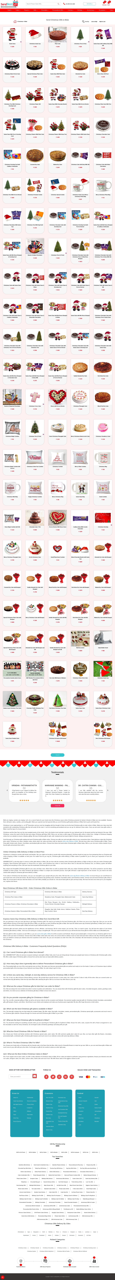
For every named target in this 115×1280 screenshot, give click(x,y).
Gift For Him (95, 1152)
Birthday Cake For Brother (41, 1199)
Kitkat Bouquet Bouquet (88, 1199)
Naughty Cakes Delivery (58, 1212)
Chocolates (44, 10)
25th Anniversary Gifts (87, 1216)
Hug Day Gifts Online (71, 1168)
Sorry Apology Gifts (21, 1185)
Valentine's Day (62, 1124)
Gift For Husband (75, 1152)
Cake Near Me (64, 1192)
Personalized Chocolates (25, 1202)
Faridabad (41, 1235)
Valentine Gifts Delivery (24, 1165)
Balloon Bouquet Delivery (90, 1175)
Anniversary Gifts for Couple (88, 1202)
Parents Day (49, 1111)
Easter (96, 1104)
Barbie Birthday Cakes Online (83, 1209)
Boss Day (48, 1118)
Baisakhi (97, 1121)
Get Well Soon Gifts (61, 1185)
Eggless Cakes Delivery (92, 1185)
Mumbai (51, 1232)
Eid (95, 1114)
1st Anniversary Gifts (73, 1216)
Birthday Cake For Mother (58, 1199)
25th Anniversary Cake (56, 1219)
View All (57, 755)
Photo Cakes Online (22, 1178)
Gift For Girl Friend (20, 1152)
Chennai (65, 1232)
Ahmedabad (21, 1232)
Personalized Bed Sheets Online (31, 1209)
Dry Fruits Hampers (63, 1182)
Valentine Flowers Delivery (58, 1165)
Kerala (34, 1235)
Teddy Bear (24, 1182)
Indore (49, 1235)
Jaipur (94, 1232)
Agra (28, 1232)
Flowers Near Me (90, 1192)
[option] (24, 790)
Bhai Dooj (81, 1118)
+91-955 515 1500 (70, 4)
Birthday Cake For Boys (73, 1199)
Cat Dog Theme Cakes (77, 1192)
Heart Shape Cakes (91, 1188)
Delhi (43, 1232)
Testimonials (30, 1097)
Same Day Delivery (18, 1101)
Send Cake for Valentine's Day (41, 1165)
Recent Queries (17, 1121)
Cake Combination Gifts (24, 1175)
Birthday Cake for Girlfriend (70, 1195)
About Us (15, 1097)
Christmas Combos (62, 1248)
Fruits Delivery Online (77, 1182)
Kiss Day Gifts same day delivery (88, 1168)
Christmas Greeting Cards (89, 1248)
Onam (80, 1104)
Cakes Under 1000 (77, 1178)
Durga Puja (81, 1107)
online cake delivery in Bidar (70, 841)
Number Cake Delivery (39, 1192)
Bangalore (36, 1232)
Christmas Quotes (31, 1251)
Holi (96, 1101)
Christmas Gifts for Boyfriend (46, 1251)
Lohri (80, 1124)
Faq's (14, 1114)
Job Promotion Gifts (63, 1109)
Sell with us (89, 3)
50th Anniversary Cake (71, 1219)
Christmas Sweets (34, 1248)
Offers (14, 1111)
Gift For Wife (64, 1152)
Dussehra (81, 1111)
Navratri (96, 1097)
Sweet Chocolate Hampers (70, 1202)
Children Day (49, 1114)
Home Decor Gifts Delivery (27, 1216)
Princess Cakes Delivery (25, 1212)
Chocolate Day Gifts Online (24, 1168)
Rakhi (9, 10)
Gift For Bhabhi (54, 1152)
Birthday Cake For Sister (26, 1199)
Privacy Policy (30, 1104)
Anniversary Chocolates (55, 1202)
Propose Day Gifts (91, 1165)
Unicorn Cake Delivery (24, 1192)
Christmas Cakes (22, 1248)
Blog (14, 1107)
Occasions (102, 10)
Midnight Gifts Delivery (34, 1185)
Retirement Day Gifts (63, 1106)
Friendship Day (62, 1097)
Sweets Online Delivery (89, 1212)
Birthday (79, 10)
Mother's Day (49, 1130)
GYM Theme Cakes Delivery (41, 1212)
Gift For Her (85, 1152)
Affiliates (29, 1111)
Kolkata (57, 1235)
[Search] (58, 4)
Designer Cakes (34, 1178)
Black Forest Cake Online (76, 1185)
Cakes (17, 10)
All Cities (89, 1235)
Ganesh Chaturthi (83, 1101)
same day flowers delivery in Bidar (79, 875)
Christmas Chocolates (48, 1248)
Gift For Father (43, 1152)
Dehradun (72, 1235)
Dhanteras (97, 1118)
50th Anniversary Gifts (42, 1219)
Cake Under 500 (53, 1192)
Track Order (30, 1114)
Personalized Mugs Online (44, 1216)
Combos (70, 10)
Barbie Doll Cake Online (55, 1175)
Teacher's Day (49, 1107)
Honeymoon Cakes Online (73, 1212)
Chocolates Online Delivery (86, 1171)
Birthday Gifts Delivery (47, 1178)
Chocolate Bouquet (35, 1182)
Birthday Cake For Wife (37, 1195)
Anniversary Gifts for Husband (33, 1205)
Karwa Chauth (98, 1107)
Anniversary (90, 10)
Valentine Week (50, 1126)
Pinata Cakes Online (64, 1188)
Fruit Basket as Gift (68, 1209)
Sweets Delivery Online (49, 1182)
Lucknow (87, 1232)
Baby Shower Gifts (48, 1185)
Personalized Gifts (57, 10)
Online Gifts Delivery (54, 1171)
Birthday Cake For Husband (53, 1195)
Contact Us (29, 1107)
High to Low (102, 21)
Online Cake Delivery (26, 1171)
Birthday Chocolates (40, 1202)
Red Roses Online (23, 1195)
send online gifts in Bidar (44, 934)
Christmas (20, 21)
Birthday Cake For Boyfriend (88, 1195)
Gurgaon (72, 1232)
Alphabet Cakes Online (49, 1188)
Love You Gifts (89, 1182)
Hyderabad (26, 1235)
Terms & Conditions (31, 1101)
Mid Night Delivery (17, 1104)
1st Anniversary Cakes (64, 1205)
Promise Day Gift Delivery (56, 1168)
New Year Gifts (49, 1097)
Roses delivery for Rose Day (76, 1165)
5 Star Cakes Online (78, 1188)
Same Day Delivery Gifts (91, 1178)
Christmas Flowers (74, 1248)
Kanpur (64, 1235)
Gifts (35, 10)
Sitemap (29, 1118)
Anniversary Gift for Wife (49, 1205)
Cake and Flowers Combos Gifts (72, 1175)
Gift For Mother (32, 1152)
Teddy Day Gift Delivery (40, 1168)
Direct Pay (15, 1118)
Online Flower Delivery (40, 1171)
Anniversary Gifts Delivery (62, 1178)
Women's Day (49, 1101)
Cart (108, 4)
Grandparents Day (62, 1112)
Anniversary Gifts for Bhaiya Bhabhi (51, 1209)
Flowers (26, 10)
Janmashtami (98, 1111)
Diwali (80, 1114)
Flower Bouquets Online (39, 1175)
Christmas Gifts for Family (63, 1251)
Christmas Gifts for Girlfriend (80, 1251)
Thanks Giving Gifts (63, 1121)
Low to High (94, 21)
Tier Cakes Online (36, 1188)
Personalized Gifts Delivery (69, 1171)
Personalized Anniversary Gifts (81, 1205)
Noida (79, 1232)
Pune (57, 1232)
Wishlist (104, 4)
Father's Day (49, 1104)
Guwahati (80, 1235)
